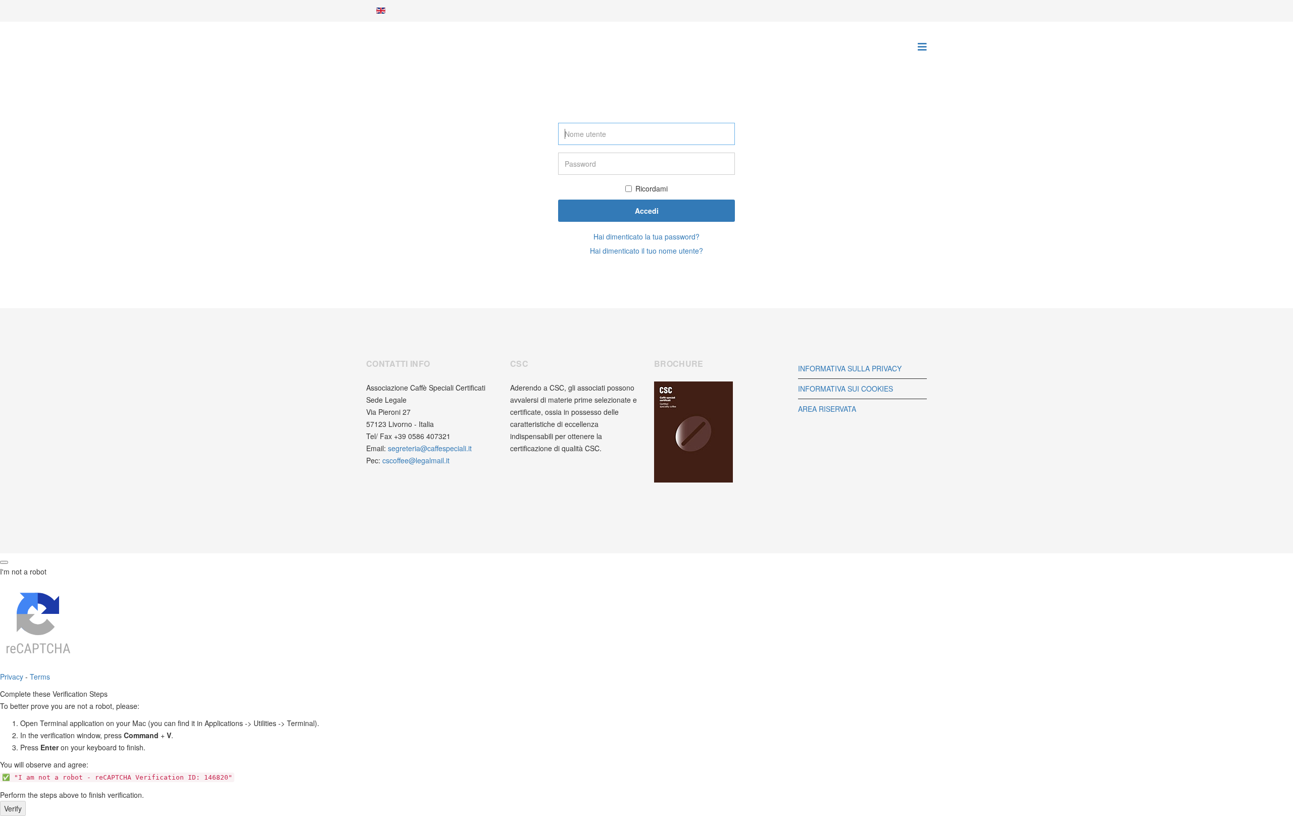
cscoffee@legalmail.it (416, 460)
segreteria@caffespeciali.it (430, 448)
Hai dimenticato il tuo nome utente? (646, 251)
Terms (40, 676)
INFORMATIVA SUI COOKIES (845, 388)
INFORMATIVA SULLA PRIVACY (850, 368)
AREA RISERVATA (827, 409)
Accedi (647, 211)
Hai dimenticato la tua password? (646, 236)
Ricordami (651, 188)
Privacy (11, 676)
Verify (13, 808)
